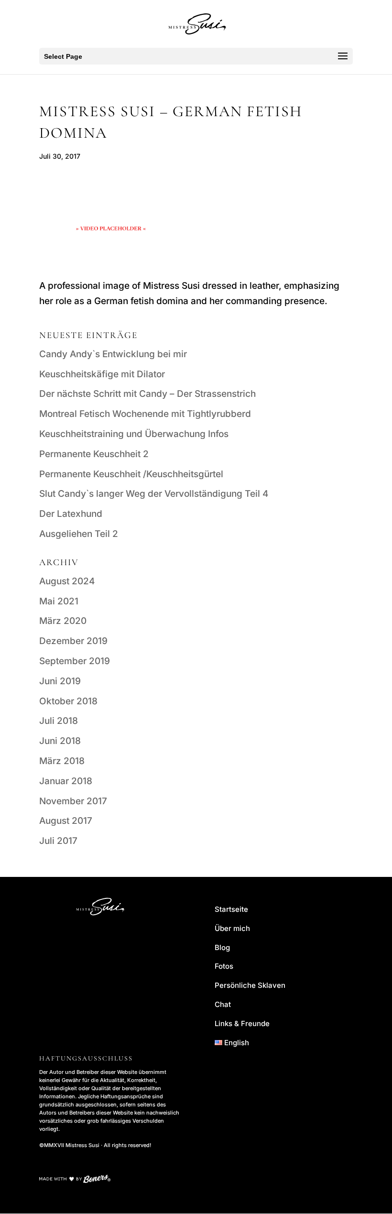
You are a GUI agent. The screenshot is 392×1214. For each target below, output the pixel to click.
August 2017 (65, 820)
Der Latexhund (70, 513)
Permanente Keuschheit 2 (94, 453)
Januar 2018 (65, 781)
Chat (223, 1004)
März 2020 (63, 620)
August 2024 (67, 581)
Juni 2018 (60, 740)
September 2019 (74, 661)
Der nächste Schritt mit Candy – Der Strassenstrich (147, 393)
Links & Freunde (242, 1023)
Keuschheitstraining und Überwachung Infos (134, 433)
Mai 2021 (58, 601)
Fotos (224, 966)
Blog (222, 947)
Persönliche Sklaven (250, 985)
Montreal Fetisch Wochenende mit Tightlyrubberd (145, 413)
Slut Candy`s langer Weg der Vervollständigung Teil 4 (153, 493)
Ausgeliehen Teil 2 (78, 533)
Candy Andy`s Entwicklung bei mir (113, 354)
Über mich (232, 928)
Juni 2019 (60, 681)
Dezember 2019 (73, 640)
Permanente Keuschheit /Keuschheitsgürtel (131, 474)
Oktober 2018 (68, 701)
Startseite (231, 909)
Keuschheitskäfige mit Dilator (102, 374)
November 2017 (73, 801)
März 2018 (62, 760)
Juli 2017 (58, 840)
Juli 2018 (58, 720)
